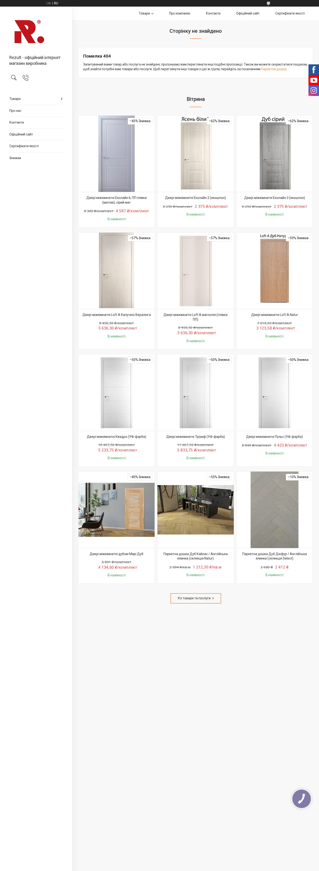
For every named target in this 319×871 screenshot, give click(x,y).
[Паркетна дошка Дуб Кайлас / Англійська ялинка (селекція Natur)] (195, 510)
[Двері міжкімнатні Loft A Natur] (275, 271)
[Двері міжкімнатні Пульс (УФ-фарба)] (275, 392)
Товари (15, 99)
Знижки (15, 158)
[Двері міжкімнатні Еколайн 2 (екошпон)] (195, 154)
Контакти (16, 122)
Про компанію (179, 13)
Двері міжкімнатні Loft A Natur (274, 315)
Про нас (15, 111)
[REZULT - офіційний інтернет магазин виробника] (36, 31)
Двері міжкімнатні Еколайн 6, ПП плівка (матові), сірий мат (116, 200)
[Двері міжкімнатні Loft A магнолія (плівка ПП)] (195, 271)
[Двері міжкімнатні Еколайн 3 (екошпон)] (275, 154)
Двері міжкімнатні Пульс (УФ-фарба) (274, 437)
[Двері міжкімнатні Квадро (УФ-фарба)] (116, 392)
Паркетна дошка (274, 69)
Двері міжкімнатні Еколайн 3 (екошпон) (274, 198)
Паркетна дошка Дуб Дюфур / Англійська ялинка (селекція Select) (274, 556)
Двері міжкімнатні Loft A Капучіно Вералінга (116, 315)
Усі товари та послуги (194, 598)
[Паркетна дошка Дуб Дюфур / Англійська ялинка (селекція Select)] (275, 510)
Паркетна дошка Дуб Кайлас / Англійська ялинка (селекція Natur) (195, 556)
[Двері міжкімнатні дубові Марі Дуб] (116, 510)
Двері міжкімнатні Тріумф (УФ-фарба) (195, 437)
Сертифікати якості (24, 146)
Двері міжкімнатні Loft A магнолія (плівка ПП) (195, 317)
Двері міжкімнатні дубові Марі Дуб (116, 554)
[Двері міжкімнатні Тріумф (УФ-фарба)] (195, 392)
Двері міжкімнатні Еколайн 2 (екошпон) (195, 198)
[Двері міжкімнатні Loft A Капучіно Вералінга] (116, 271)
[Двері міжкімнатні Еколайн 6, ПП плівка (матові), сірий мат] (116, 154)
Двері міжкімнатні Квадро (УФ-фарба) (116, 437)
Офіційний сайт (21, 134)
